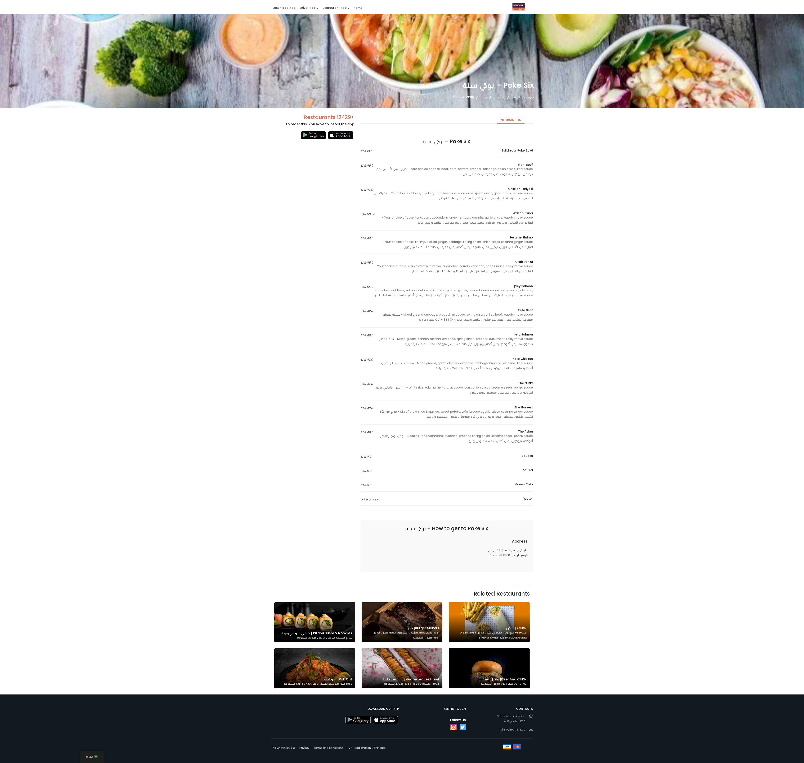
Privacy (304, 748)
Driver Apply (309, 8)
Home (357, 8)
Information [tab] (510, 120)
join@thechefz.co (513, 729)
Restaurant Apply (335, 8)
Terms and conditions (328, 748)
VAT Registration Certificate (367, 748)
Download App (284, 8)
